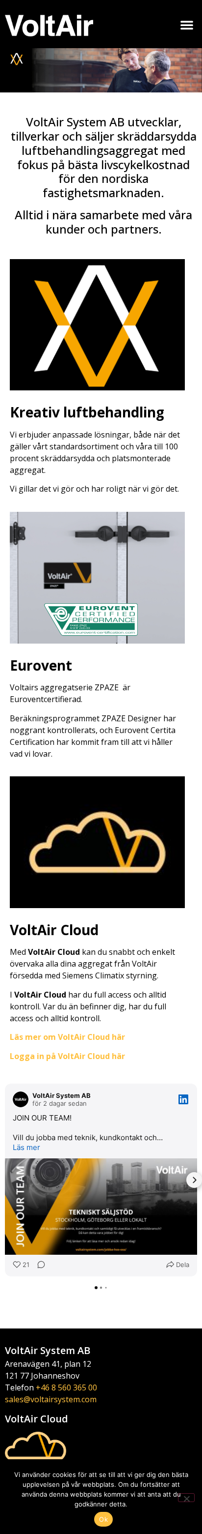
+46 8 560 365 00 (66, 1387)
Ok (103, 1519)
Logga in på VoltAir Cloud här (67, 1056)
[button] (187, 24)
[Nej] (186, 1497)
